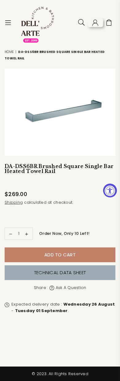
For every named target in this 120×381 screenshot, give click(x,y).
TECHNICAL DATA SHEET (60, 272)
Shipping (14, 202)
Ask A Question (70, 288)
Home (9, 52)
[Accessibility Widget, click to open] (110, 191)
